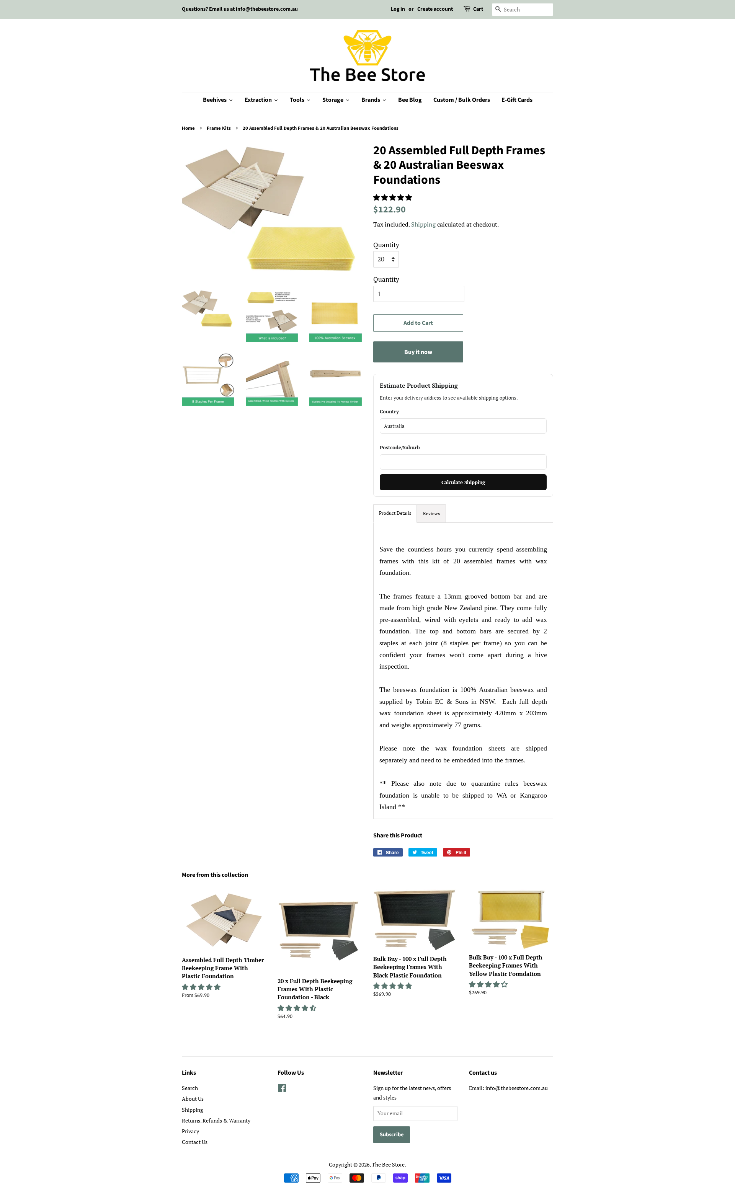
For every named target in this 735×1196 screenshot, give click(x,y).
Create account (435, 9)
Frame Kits (219, 128)
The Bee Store (388, 1164)
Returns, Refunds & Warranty (216, 1120)
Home (188, 128)
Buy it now (418, 352)
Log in (398, 9)
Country (389, 411)
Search (190, 1088)
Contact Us (194, 1141)
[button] (393, 197)
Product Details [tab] (395, 513)
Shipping (423, 224)
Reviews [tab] (431, 513)
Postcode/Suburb (400, 447)
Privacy (190, 1131)
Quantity (386, 244)
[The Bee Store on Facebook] (282, 1089)
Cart (478, 9)
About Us (193, 1098)
